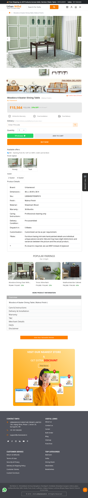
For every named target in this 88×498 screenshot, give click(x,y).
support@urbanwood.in (18, 435)
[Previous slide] (8, 39)
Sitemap (48, 440)
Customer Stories (13, 469)
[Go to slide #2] (54, 72)
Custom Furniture (13, 473)
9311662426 (74, 2)
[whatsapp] (4, 489)
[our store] (66, 7)
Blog (47, 436)
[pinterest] (27, 440)
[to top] (85, 490)
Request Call (85, 183)
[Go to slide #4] (65, 72)
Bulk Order (49, 433)
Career (47, 429)
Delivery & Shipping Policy (16, 465)
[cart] (75, 7)
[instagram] (15, 440)
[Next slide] (80, 39)
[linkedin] (19, 440)
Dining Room (50, 462)
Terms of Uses (12, 458)
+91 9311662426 (16, 430)
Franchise (48, 443)
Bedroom (48, 455)
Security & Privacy (13, 462)
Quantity (10, 130)
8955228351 (53, 2)
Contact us (49, 425)
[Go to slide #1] (44, 72)
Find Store (44, 366)
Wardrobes (49, 465)
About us (48, 422)
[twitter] (8, 440)
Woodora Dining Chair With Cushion (19, 282)
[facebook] (12, 440)
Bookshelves (49, 469)
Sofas (47, 458)
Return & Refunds (13, 455)
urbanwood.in (41, 494)
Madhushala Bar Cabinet (72, 282)
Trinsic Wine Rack (42, 282)
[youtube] (23, 440)
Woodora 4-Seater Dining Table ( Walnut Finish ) (29, 13)
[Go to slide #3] (59, 72)
